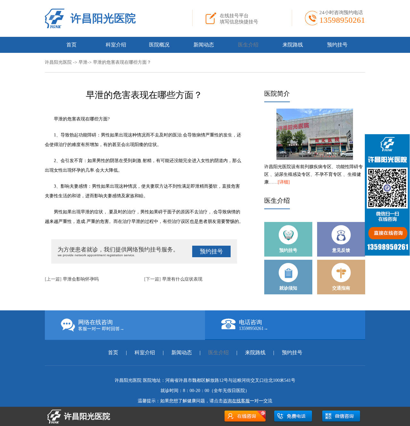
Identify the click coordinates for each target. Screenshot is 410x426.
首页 (71, 44)
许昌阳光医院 (103, 18)
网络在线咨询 (101, 325)
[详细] (284, 182)
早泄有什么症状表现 (182, 279)
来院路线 (293, 44)
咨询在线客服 (236, 400)
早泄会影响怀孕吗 (81, 279)
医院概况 (159, 44)
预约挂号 (337, 44)
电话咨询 (253, 325)
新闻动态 (203, 44)
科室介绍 (116, 44)
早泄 (82, 62)
